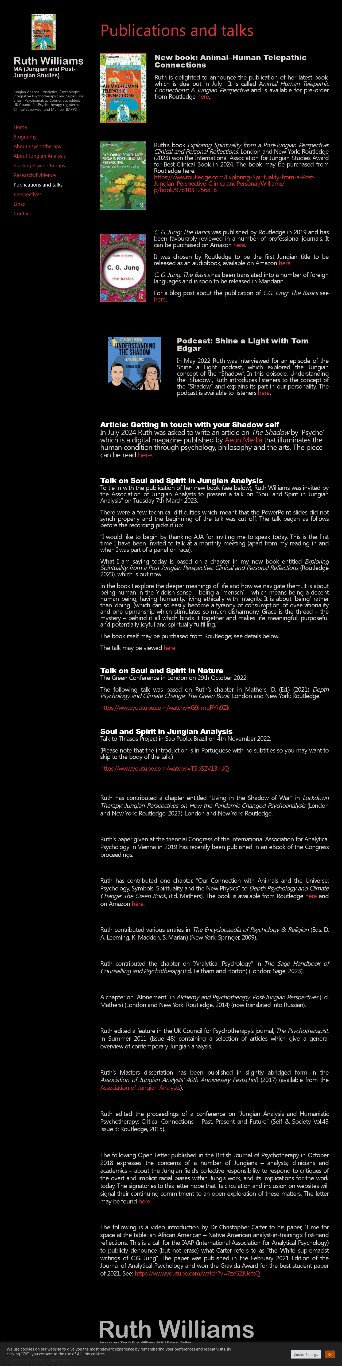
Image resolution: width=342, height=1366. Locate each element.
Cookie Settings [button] (306, 1354)
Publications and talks (38, 184)
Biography (25, 136)
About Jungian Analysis (40, 155)
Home (20, 127)
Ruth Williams (48, 60)
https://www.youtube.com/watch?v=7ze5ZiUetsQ (197, 1273)
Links (19, 203)
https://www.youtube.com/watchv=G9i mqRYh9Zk (165, 707)
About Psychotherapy (37, 146)
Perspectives (27, 194)
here (203, 96)
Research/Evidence (35, 175)
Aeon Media (243, 439)
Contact (22, 213)
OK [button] (330, 1354)
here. (285, 262)
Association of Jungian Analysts (140, 1087)
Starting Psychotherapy (39, 165)
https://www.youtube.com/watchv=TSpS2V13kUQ (164, 768)
